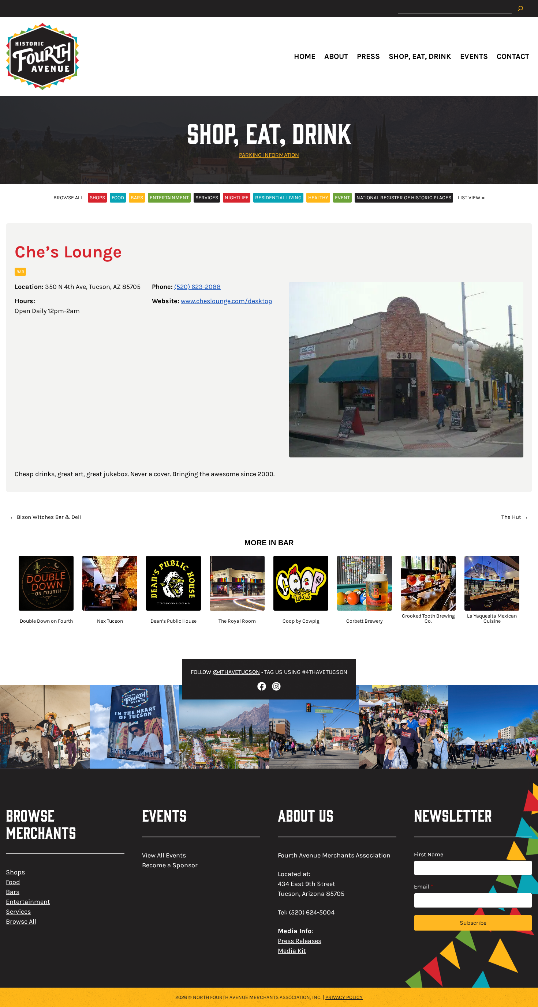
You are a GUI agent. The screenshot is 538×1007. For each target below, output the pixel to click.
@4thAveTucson (236, 671)
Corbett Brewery (364, 621)
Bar (20, 271)
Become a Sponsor (170, 865)
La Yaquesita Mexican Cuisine (492, 619)
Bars (12, 892)
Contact (513, 56)
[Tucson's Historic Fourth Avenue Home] (42, 56)
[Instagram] (276, 686)
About (336, 56)
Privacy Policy (344, 997)
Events (474, 56)
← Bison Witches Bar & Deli (45, 516)
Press (368, 56)
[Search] (520, 8)
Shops (15, 872)
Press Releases (299, 941)
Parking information (269, 154)
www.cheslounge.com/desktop (226, 301)
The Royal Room (237, 621)
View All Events (164, 855)
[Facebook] (261, 686)
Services (18, 912)
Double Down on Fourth (46, 621)
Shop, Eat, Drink (420, 56)
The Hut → (514, 516)
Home (304, 56)
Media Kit (292, 951)
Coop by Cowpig (301, 621)
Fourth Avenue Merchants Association (334, 855)
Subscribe (473, 922)
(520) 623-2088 (197, 287)
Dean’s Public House (173, 621)
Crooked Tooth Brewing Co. (428, 619)
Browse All (21, 921)
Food (13, 882)
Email (423, 886)
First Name (428, 854)
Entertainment (28, 902)
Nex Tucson (110, 621)
